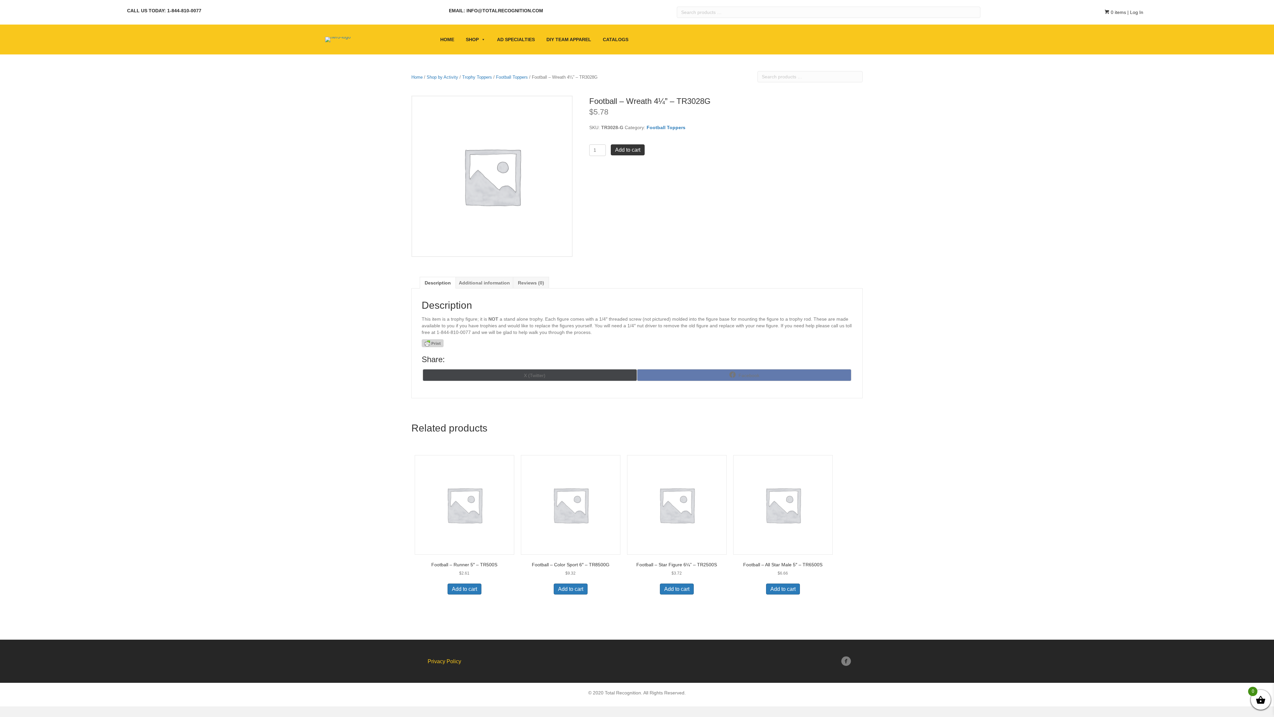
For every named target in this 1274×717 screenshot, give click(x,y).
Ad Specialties (516, 39)
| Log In (1134, 12)
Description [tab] (438, 282)
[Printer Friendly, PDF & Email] (433, 343)
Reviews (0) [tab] (531, 282)
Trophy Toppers (477, 77)
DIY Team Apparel (568, 39)
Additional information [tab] (484, 282)
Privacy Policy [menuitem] (444, 661)
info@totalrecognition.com (504, 10)
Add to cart (627, 150)
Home (447, 39)
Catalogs (615, 39)
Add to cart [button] (464, 589)
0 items (1117, 12)
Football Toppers (512, 77)
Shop (472, 39)
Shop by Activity (442, 77)
